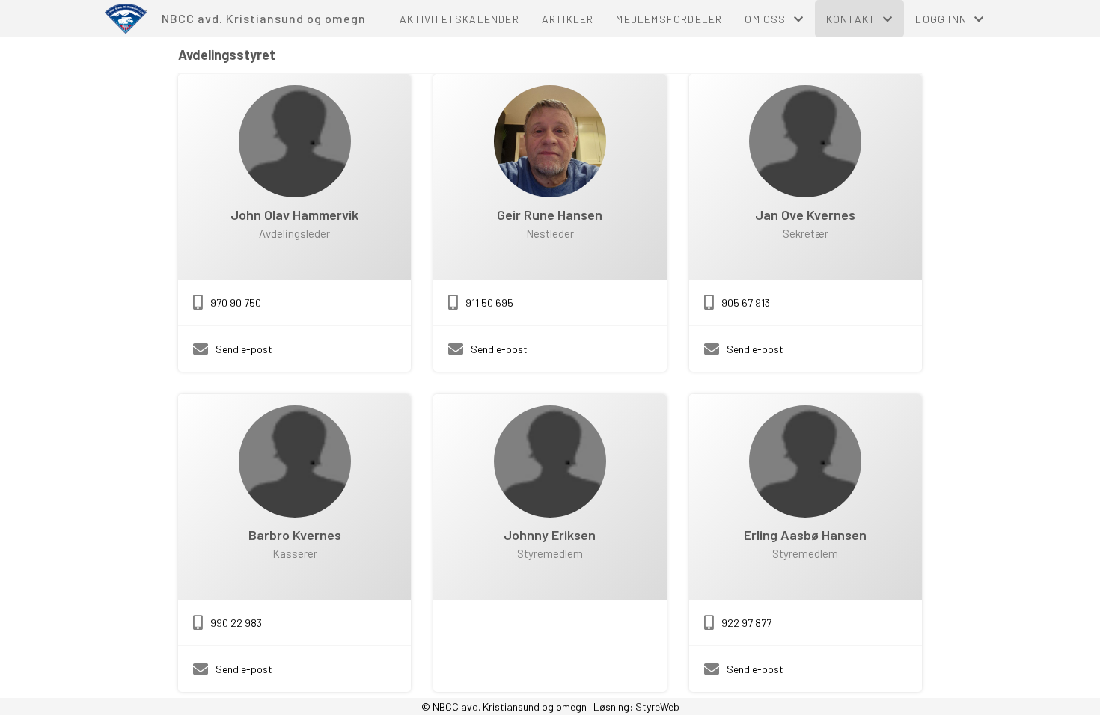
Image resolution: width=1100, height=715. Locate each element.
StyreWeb (657, 706)
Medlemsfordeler (669, 19)
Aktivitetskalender (459, 19)
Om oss (765, 19)
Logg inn (941, 19)
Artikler (568, 19)
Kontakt (851, 19)
